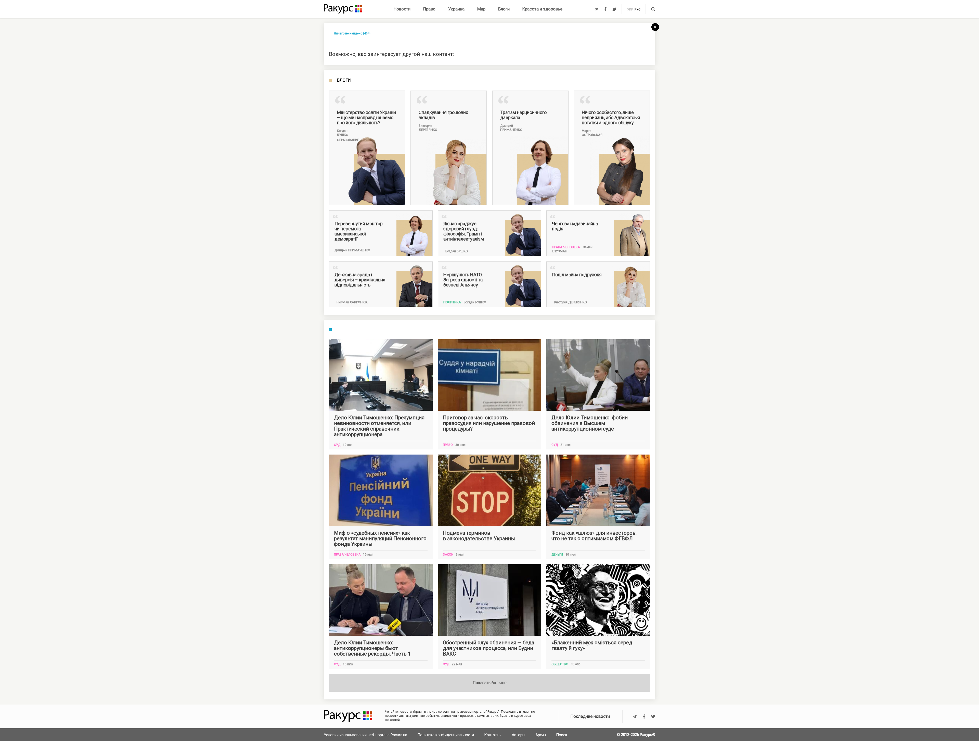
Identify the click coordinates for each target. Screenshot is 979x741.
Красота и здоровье (542, 8)
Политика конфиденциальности (445, 735)
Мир (481, 8)
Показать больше (490, 682)
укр (630, 9)
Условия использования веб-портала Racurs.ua (365, 735)
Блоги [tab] (344, 80)
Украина (456, 8)
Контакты (492, 735)
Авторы (518, 735)
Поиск (561, 735)
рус (637, 9)
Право (429, 8)
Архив (540, 735)
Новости (402, 8)
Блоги (504, 8)
